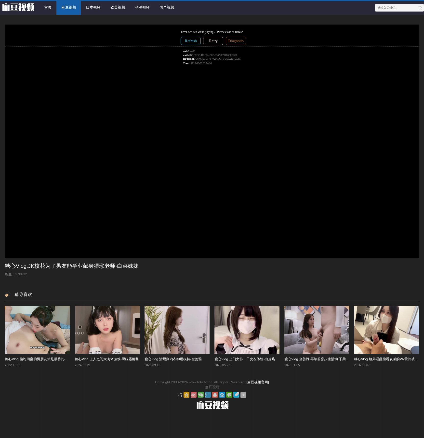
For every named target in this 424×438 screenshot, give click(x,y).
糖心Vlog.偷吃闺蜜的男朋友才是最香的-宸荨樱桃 (42, 359)
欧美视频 (117, 7)
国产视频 (166, 7)
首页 (48, 7)
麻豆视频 (68, 7)
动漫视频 (142, 7)
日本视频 (93, 7)
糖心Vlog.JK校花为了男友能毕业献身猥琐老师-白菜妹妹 (72, 266)
